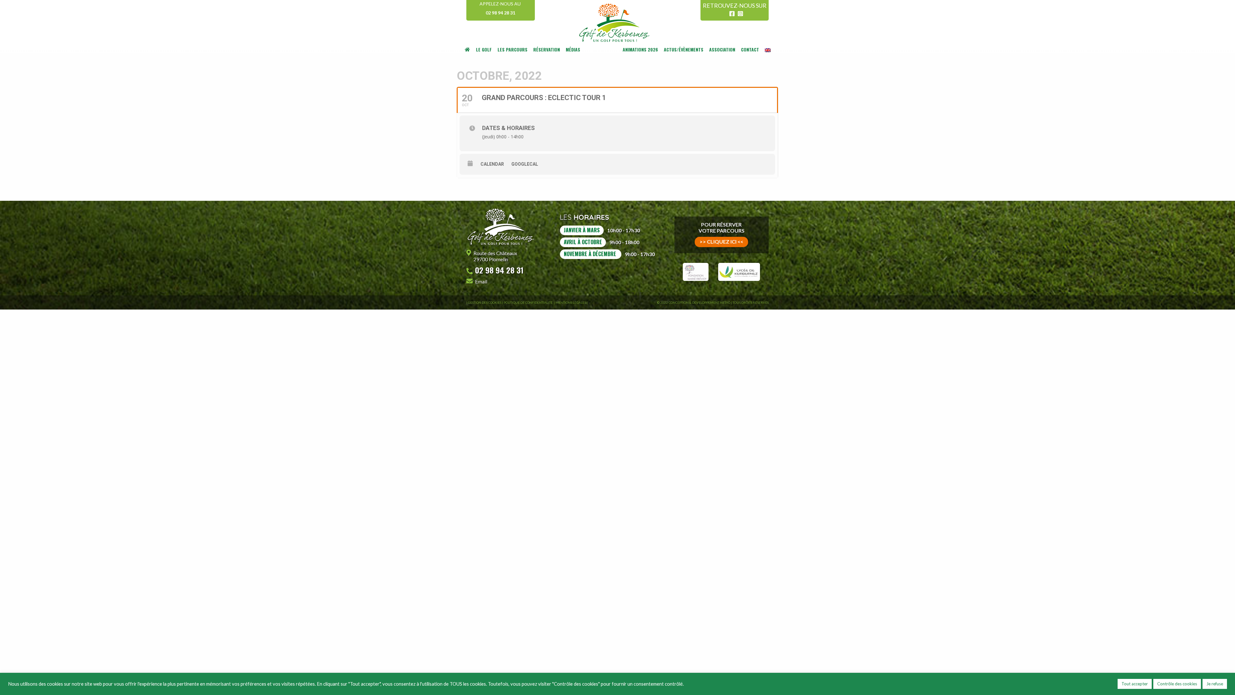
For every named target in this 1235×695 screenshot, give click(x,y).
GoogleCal (524, 164)
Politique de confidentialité (528, 302)
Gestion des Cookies (484, 302)
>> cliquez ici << (721, 241)
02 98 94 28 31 (500, 12)
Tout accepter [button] (1134, 683)
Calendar (492, 164)
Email (481, 281)
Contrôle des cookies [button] (1177, 683)
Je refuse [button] (1214, 683)
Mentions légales (570, 302)
